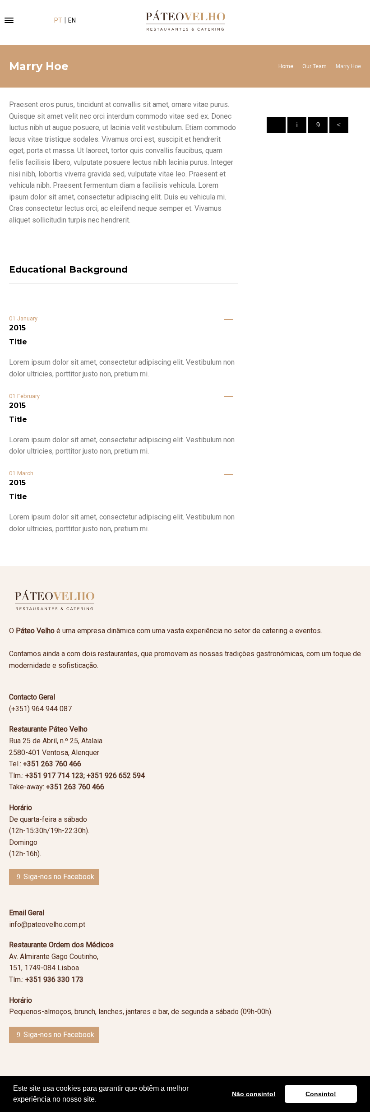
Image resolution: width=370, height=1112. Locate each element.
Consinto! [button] (320, 1094)
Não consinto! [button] (254, 1094)
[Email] (276, 125)
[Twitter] (296, 125)
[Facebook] (317, 125)
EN (72, 20)
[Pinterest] (338, 125)
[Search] (348, 20)
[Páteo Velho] (185, 20)
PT (58, 20)
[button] (99, 1100)
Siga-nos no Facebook (58, 876)
